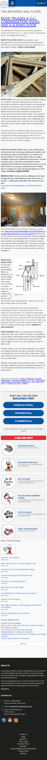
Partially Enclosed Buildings (11, 623)
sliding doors (26, 382)
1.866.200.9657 (23, 438)
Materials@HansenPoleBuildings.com (26, 368)
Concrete (38, 378)
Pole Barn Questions (19, 380)
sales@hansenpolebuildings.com (20, 706)
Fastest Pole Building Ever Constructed (15, 613)
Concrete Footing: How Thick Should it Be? (16, 575)
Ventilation (30, 378)
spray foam (16, 382)
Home (3, 7)
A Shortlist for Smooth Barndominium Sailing (17, 569)
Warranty (23, 746)
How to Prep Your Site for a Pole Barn (15, 638)
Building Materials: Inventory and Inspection (17, 632)
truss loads (35, 382)
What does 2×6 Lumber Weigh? (12, 587)
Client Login (23, 741)
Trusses (22, 378)
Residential (23, 413)
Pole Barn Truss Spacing (10, 557)
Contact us (23, 734)
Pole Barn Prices (23, 744)
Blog (23, 737)
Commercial (23, 421)
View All (23, 644)
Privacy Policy (23, 751)
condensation (6, 382)
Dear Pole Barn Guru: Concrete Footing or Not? (18, 563)
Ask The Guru (24, 479)
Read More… (5, 689)
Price (26, 446)
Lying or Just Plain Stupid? (10, 599)
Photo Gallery (25, 512)
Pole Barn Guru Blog (28, 462)
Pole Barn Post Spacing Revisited (13, 581)
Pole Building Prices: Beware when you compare (19, 593)
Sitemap (23, 753)
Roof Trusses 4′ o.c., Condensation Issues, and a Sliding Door (20, 21)
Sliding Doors (6, 380)
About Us (23, 739)
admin (25, 383)
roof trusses (40, 380)
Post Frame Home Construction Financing (16, 630)
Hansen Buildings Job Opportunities (23, 749)
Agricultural (23, 405)
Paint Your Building (27, 529)
